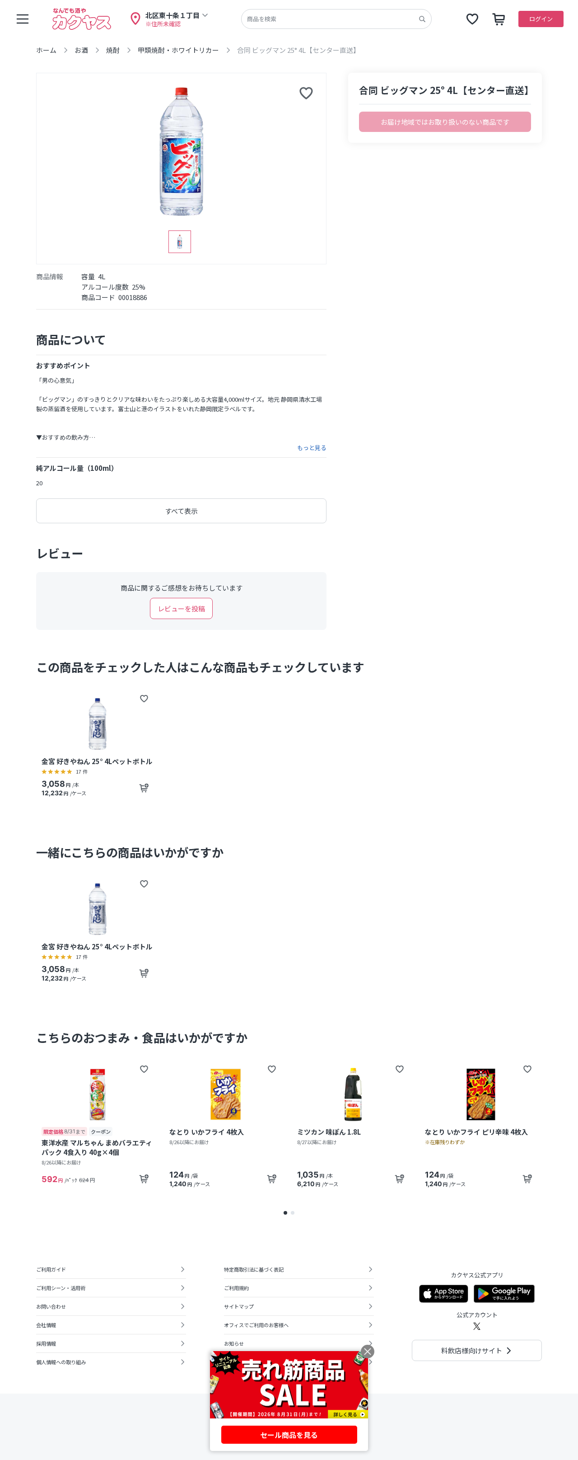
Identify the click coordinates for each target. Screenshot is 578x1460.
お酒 (81, 50)
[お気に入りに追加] (306, 93)
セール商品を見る (289, 1434)
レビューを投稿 (181, 608)
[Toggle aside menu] (22, 19)
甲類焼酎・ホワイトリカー (178, 50)
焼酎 (113, 50)
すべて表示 (181, 511)
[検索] (422, 19)
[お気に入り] (472, 19)
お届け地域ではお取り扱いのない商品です (445, 122)
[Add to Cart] (144, 788)
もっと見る (311, 448)
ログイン (541, 18)
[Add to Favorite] (144, 699)
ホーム (46, 50)
